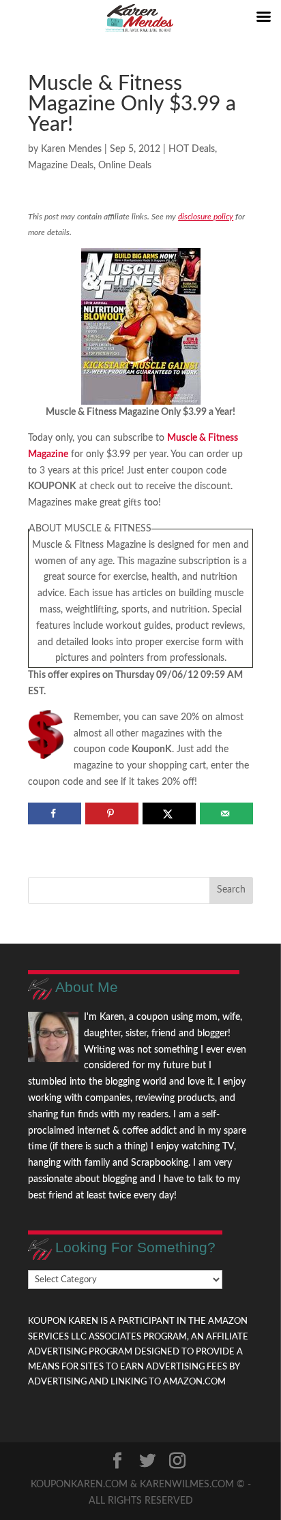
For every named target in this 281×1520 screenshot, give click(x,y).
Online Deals (124, 165)
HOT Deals (191, 149)
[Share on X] (169, 813)
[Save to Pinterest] (111, 813)
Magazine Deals (60, 165)
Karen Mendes (71, 149)
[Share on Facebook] (54, 813)
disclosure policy (205, 217)
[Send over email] (226, 813)
